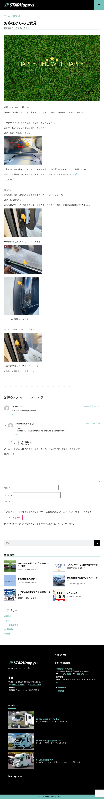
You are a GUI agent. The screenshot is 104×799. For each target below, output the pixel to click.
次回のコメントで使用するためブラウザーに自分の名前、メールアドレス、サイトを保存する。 (50, 512)
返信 (13, 414)
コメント (9, 454)
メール (8, 495)
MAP (57, 682)
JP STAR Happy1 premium (48, 740)
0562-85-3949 (18, 685)
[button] (99, 5)
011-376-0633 (65, 674)
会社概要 (61, 691)
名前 (7, 488)
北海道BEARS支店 (64, 669)
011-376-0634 (83, 674)
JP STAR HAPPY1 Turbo (47, 719)
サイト (7, 501)
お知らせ (17, 16)
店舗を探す (61, 687)
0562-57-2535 (35, 685)
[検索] (97, 543)
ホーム (7, 16)
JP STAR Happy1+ (44, 760)
